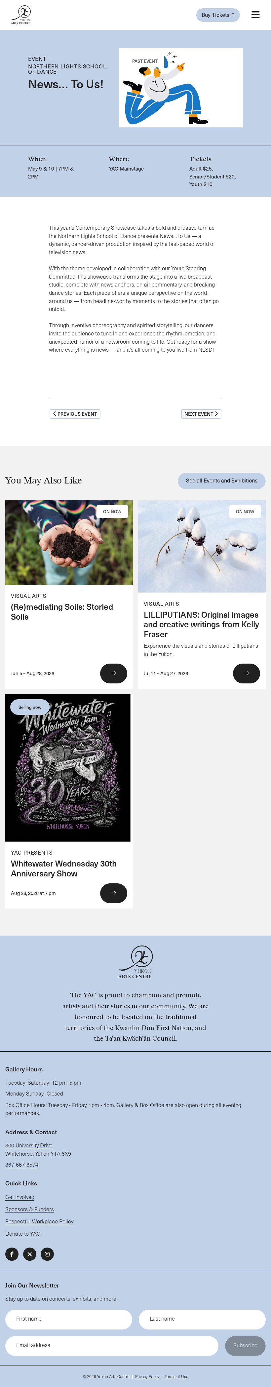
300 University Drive (29, 1145)
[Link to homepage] (21, 14)
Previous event (77, 413)
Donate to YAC (22, 1233)
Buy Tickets (216, 15)
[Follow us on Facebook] (12, 1254)
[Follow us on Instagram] (47, 1254)
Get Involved (19, 1197)
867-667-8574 (21, 1164)
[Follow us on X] (29, 1254)
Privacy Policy (147, 1376)
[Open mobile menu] (255, 14)
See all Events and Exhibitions (221, 480)
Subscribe (245, 1345)
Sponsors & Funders (29, 1209)
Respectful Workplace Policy (39, 1221)
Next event (198, 413)
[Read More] (69, 594)
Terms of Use (176, 1376)
